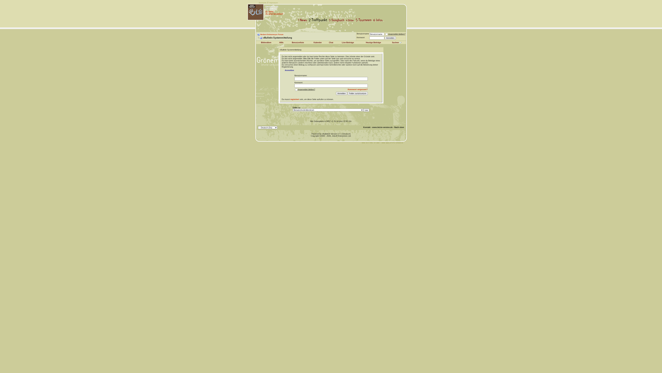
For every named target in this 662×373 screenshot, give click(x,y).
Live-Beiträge (348, 42)
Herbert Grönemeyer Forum (271, 34)
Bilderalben (266, 42)
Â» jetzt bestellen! (274, 14)
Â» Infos (269, 12)
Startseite (262, 3)
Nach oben (399, 127)
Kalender (318, 42)
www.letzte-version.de (382, 127)
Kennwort (361, 37)
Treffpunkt (319, 20)
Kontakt (366, 127)
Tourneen (364, 20)
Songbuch (337, 20)
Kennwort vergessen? (358, 89)
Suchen (395, 42)
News (303, 20)
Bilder (351, 20)
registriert (294, 99)
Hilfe (281, 42)
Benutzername (363, 34)
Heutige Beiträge (373, 42)
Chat (331, 42)
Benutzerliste (298, 42)
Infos (378, 20)
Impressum (273, 3)
